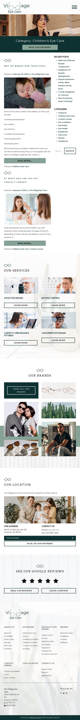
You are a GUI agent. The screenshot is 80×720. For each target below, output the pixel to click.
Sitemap (7, 642)
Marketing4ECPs (35, 718)
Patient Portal (47, 669)
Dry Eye (44, 638)
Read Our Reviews (21, 591)
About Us (7, 633)
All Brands (63, 642)
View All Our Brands (21, 390)
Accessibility (8, 636)
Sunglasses (63, 141)
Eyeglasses (63, 132)
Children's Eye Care (20, 166)
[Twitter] (63, 693)
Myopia (61, 138)
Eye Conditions (64, 122)
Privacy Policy (9, 639)
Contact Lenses (36, 249)
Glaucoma (62, 135)
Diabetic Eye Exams (30, 642)
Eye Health (63, 129)
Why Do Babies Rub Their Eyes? (25, 66)
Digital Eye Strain (48, 641)
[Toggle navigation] (74, 7)
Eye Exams (62, 125)
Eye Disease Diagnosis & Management (47, 648)
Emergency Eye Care (49, 654)
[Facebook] (61, 693)
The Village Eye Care (40, 74)
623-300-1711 (54, 530)
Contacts (63, 639)
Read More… (25, 161)
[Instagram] (66, 693)
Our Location (30, 663)
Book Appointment (40, 47)
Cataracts (62, 113)
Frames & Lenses (66, 633)
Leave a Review (58, 591)
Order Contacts (9, 678)
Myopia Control (47, 635)
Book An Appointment (40, 544)
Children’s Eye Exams (30, 639)
